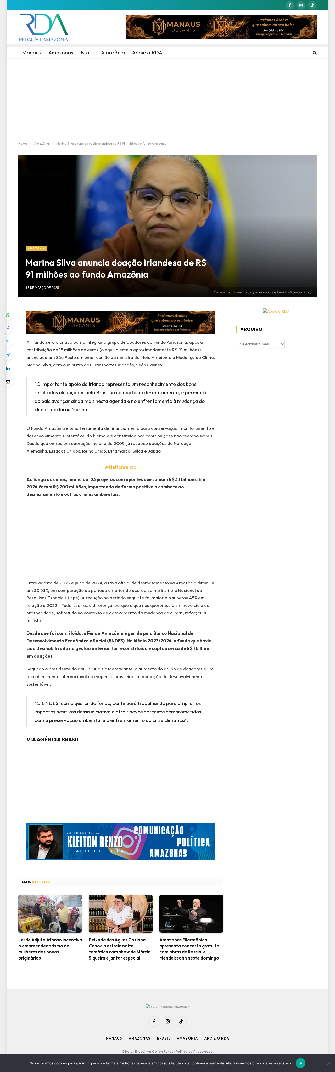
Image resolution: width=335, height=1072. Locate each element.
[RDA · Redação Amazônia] (43, 27)
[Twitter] (8, 341)
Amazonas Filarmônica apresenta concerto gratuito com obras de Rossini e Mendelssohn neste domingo (189, 949)
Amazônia (36, 248)
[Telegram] (8, 355)
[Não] (328, 1063)
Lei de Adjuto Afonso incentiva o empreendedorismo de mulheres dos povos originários (50, 949)
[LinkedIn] (8, 368)
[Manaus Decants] (221, 27)
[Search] (314, 52)
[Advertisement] (167, 100)
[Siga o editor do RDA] (120, 843)
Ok (300, 1063)
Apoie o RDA (216, 1038)
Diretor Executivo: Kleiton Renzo (148, 1051)
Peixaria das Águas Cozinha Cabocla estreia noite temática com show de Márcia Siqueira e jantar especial (119, 949)
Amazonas (139, 1038)
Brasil (163, 1038)
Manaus (114, 1038)
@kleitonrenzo (120, 467)
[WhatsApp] (8, 315)
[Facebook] (8, 328)
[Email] (8, 381)
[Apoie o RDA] (276, 311)
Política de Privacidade (194, 1051)
